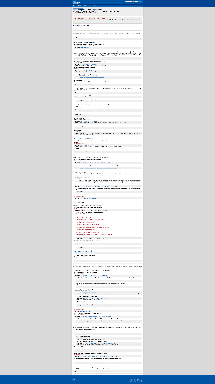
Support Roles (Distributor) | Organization (88, 292)
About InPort (90, 376)
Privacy (112, 376)
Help (94, 5)
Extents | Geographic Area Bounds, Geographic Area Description (92, 77)
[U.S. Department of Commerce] (141, 381)
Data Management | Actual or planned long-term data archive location (93, 334)
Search (84, 5)
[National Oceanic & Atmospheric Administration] (138, 381)
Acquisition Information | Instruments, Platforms (89, 92)
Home (74, 8)
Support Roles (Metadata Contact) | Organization (89, 121)
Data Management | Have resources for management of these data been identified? (95, 162)
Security (115, 376)
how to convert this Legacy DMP (133, 20)
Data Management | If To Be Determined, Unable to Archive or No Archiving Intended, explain (99, 343)
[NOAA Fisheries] (134, 381)
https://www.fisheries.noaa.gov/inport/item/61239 (83, 251)
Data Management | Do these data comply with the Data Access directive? (94, 275)
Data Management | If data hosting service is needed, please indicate (94, 298)
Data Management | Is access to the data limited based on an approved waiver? (96, 280)
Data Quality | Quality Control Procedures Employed (89, 198)
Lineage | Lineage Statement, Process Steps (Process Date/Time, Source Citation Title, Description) (98, 186)
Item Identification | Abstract (85, 57)
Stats (90, 5)
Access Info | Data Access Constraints (89, 286)
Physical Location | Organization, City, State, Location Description (92, 349)
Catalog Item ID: (79, 8)
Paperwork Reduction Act (122, 376)
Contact (95, 376)
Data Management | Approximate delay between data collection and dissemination (95, 316)
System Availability (106, 376)
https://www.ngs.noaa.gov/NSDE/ (82, 302)
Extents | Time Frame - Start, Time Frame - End (89, 70)
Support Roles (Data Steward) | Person (87, 145)
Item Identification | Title (85, 47)
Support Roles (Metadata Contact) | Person (88, 109)
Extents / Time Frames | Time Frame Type (88, 64)
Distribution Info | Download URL (88, 304)
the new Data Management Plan (118, 20)
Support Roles (118, 128)
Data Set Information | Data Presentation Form (89, 84)
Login (74, 5)
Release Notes (99, 376)
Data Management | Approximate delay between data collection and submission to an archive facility (98, 356)
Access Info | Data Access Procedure (87, 311)
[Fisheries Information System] (131, 381)
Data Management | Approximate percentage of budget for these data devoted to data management (98, 168)
